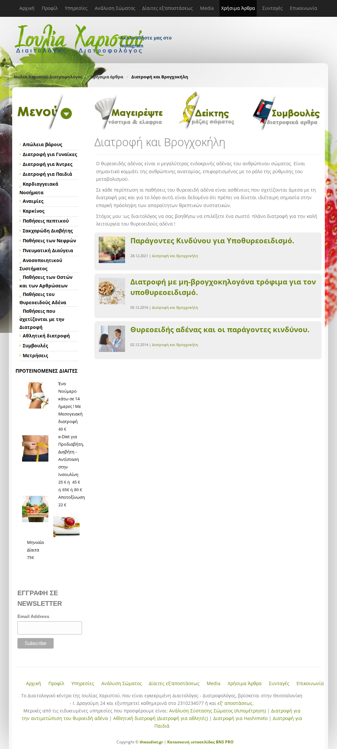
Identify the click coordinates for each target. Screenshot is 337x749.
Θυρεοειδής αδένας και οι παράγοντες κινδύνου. (219, 329)
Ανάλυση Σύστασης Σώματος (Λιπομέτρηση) (217, 711)
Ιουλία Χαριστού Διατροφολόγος (48, 77)
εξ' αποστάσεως (235, 703)
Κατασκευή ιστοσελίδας (191, 742)
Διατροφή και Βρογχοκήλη (175, 255)
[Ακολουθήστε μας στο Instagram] (146, 29)
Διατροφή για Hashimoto (240, 718)
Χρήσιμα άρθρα (107, 77)
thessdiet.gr (151, 742)
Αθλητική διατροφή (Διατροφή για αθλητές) (160, 718)
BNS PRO (224, 742)
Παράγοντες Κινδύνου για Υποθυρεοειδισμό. (212, 240)
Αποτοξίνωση (71, 497)
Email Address (33, 616)
